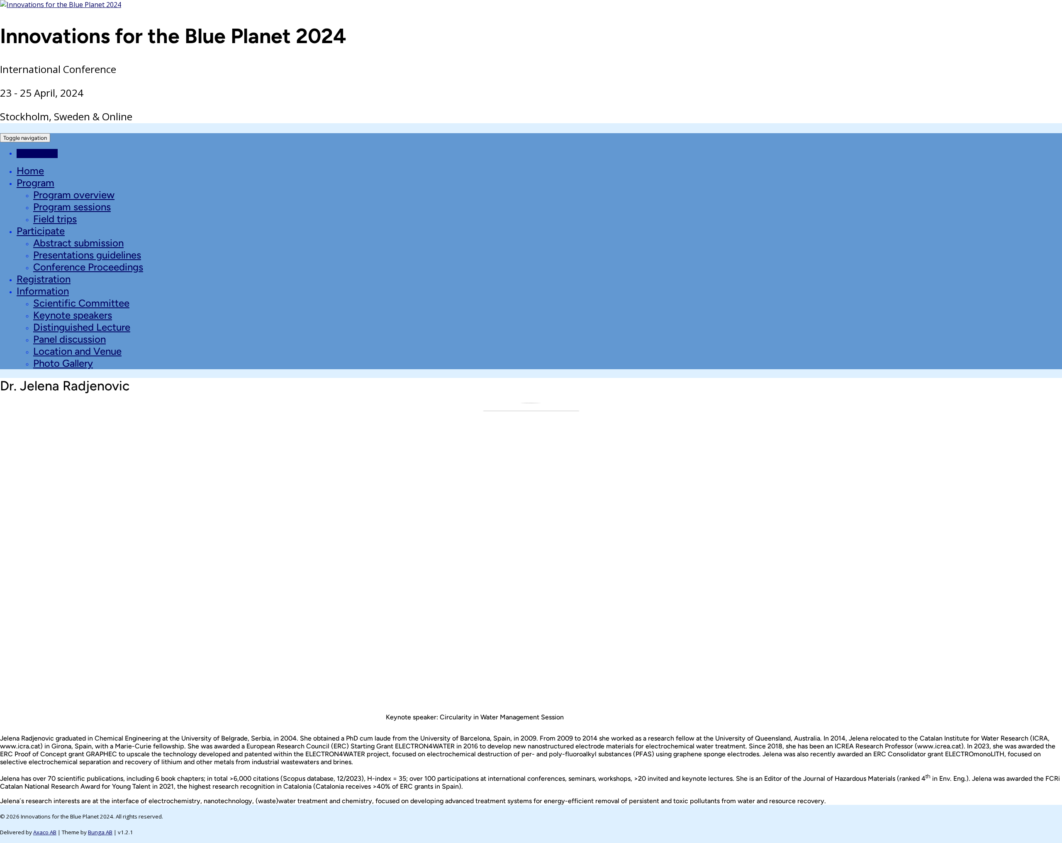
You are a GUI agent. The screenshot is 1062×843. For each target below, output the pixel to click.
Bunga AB (100, 832)
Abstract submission (78, 243)
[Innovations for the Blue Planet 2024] (60, 4)
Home (30, 171)
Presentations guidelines (87, 255)
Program (35, 183)
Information (43, 291)
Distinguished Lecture (81, 327)
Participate (41, 231)
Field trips (55, 219)
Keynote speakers (72, 315)
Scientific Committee (81, 303)
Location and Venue (77, 351)
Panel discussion (69, 339)
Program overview (73, 195)
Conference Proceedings (88, 267)
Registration (44, 279)
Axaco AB (44, 832)
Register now (37, 153)
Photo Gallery (63, 363)
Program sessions (72, 207)
